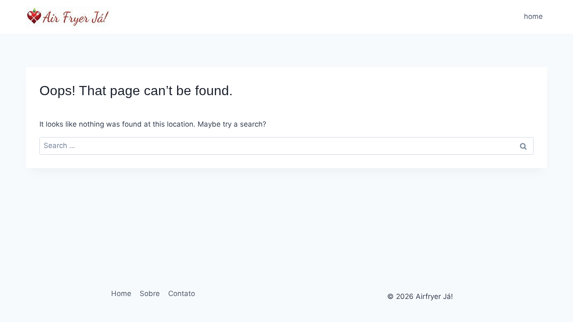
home (533, 16)
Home (121, 293)
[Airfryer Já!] (68, 17)
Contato (181, 293)
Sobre (150, 293)
